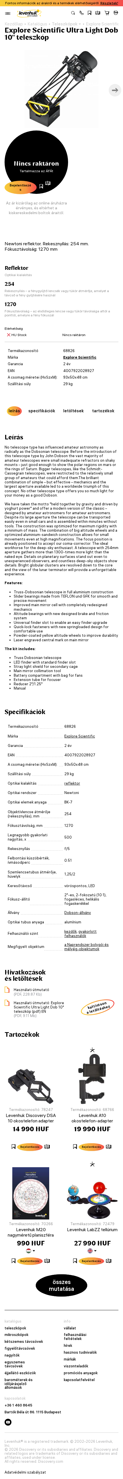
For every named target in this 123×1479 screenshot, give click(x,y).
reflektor (72, 783)
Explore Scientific (79, 357)
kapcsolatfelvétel (79, 1380)
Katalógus (37, 24)
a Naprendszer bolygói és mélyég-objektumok (86, 947)
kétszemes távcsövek (24, 1342)
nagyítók (12, 1355)
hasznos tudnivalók (80, 1353)
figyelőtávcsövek (20, 1349)
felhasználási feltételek (75, 1337)
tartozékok (103, 410)
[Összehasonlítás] (98, 13)
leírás (14, 410)
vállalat (70, 1328)
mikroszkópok (16, 1335)
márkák (70, 1359)
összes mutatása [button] (61, 1285)
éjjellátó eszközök (20, 1373)
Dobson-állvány (77, 913)
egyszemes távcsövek (15, 1364)
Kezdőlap (14, 24)
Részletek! (109, 3)
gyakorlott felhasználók (80, 933)
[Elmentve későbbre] (90, 13)
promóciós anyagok (81, 1373)
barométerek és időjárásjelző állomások (19, 1384)
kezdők (70, 931)
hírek (68, 1346)
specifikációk (41, 410)
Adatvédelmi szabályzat (25, 1472)
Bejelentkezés (20, 187)
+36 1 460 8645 (18, 1405)
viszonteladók (76, 1366)
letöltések (73, 410)
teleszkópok (15, 1328)
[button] (81, 13)
